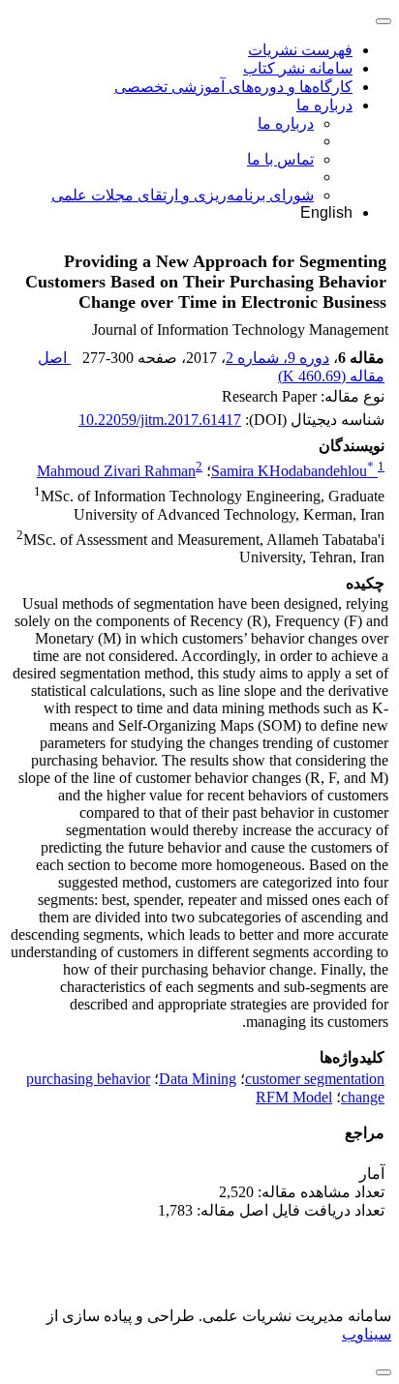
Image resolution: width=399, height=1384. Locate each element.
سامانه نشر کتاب (298, 68)
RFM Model (294, 1097)
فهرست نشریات (300, 50)
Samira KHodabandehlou (292, 471)
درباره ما (324, 105)
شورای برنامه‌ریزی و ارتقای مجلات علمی (182, 195)
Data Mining (197, 1078)
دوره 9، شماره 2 (277, 357)
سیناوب (366, 1334)
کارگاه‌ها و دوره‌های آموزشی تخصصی (233, 86)
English (326, 212)
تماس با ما (280, 159)
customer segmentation (314, 1078)
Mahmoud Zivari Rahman (116, 471)
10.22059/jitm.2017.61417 (159, 419)
